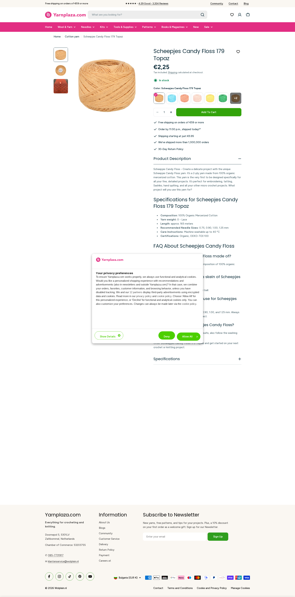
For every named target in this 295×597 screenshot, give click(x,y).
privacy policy (144, 296)
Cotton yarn (72, 36)
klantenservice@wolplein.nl (63, 561)
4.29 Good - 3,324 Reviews (153, 3)
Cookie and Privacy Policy (212, 588)
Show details (107, 336)
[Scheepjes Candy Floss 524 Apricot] (184, 98)
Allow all (187, 336)
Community (216, 3)
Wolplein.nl (61, 588)
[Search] (202, 15)
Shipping (172, 72)
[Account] (240, 15)
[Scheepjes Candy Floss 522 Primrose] (210, 98)
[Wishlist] (232, 14)
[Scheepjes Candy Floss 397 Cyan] (172, 98)
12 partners (136, 292)
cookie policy (164, 296)
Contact (233, 3)
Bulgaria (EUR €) (128, 577)
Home (57, 36)
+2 (235, 98)
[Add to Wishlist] (238, 52)
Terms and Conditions (180, 588)
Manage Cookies (240, 588)
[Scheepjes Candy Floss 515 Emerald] (223, 98)
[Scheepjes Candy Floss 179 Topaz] (159, 98)
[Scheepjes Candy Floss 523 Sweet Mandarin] (197, 98)
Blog (246, 3)
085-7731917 (56, 555)
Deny (167, 336)
